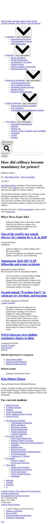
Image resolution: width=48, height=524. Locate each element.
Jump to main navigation (11, 21)
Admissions (10, 37)
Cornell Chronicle (8, 303)
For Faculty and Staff (14, 436)
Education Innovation (19, 69)
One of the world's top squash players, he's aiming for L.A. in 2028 (24, 235)
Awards (14, 135)
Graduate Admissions (19, 434)
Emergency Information (15, 518)
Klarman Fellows (17, 89)
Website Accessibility (14, 511)
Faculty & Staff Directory (21, 474)
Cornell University (8, 23)
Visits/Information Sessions (21, 41)
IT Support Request (18, 454)
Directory (14, 126)
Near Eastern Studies (14, 359)
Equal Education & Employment (18, 515)
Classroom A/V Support (20, 456)
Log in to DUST (12, 416)
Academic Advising (13, 407)
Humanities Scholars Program (22, 87)
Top (2, 522)
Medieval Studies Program (16, 364)
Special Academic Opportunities (23, 67)
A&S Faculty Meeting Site (21, 438)
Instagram (10, 480)
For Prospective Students (15, 421)
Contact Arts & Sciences (20, 467)
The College (11, 122)
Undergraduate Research (20, 83)
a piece (15, 188)
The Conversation (28, 177)
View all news (6, 348)
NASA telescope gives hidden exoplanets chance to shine (19, 336)
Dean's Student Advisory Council (19, 414)
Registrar (9, 410)
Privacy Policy (11, 513)
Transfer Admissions (19, 432)
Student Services (17, 64)
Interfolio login (16, 447)
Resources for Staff (18, 449)
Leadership (15, 133)
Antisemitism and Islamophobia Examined (27, 110)
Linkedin (9, 483)
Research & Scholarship (15, 80)
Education (10, 55)
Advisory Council (18, 461)
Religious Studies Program (16, 362)
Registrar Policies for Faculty (22, 441)
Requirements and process (21, 39)
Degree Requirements (19, 60)
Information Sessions (19, 427)
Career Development (14, 412)
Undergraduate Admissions (21, 423)
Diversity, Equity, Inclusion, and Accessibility (28, 131)
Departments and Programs (21, 124)
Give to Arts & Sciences (20, 463)
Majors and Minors (18, 58)
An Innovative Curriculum (21, 62)
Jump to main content (29, 21)
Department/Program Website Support (25, 452)
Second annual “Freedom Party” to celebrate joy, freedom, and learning (24, 294)
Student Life (15, 129)
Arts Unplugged (17, 108)
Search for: (5, 153)
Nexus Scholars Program (20, 85)
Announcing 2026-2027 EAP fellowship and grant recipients (20, 262)
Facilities (14, 137)
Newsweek (10, 212)
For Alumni (10, 458)
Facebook (10, 485)
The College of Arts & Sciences (28, 23)
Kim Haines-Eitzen (12, 177)
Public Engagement (13, 103)
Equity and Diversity (19, 472)
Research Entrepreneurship (21, 92)
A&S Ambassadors (18, 44)
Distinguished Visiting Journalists (24, 106)
